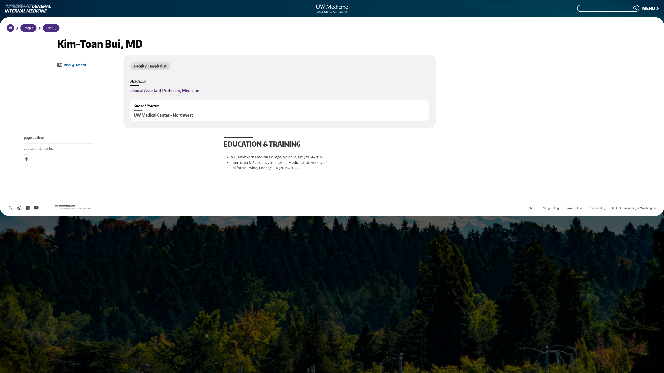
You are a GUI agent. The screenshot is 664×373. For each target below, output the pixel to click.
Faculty (51, 28)
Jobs (531, 206)
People (28, 28)
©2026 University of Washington (633, 208)
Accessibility (598, 206)
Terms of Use (575, 206)
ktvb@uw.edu (75, 65)
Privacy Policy (551, 206)
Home (9, 30)
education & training (39, 148)
